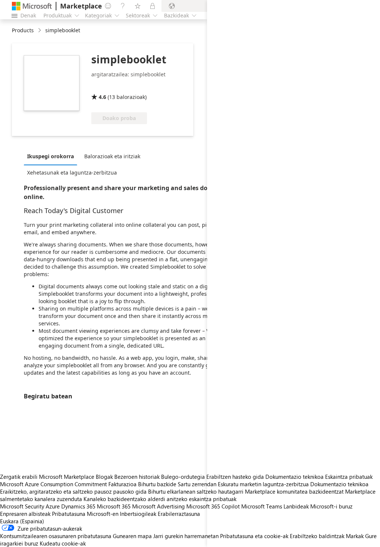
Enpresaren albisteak (25, 513)
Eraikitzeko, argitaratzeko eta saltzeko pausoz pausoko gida (73, 491)
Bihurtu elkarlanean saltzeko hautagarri (195, 491)
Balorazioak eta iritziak (112, 156)
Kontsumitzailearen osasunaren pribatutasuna (55, 536)
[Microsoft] (32, 6)
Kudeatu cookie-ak (63, 543)
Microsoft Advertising (158, 506)
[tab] (52, 156)
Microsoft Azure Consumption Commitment (54, 484)
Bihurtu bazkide (157, 484)
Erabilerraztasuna (179, 513)
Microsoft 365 (114, 506)
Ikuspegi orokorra (50, 156)
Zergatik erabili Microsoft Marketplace (47, 476)
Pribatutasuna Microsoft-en (85, 513)
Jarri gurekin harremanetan (186, 536)
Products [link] (23, 30)
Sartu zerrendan (197, 484)
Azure (53, 506)
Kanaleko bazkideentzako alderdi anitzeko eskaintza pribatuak (159, 499)
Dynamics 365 (78, 506)
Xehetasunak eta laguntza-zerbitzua (72, 172)
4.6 (102, 96)
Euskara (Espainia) (22, 521)
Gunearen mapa (132, 536)
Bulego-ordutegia (183, 476)
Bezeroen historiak (137, 476)
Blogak (104, 476)
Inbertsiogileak (138, 513)
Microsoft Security (22, 506)
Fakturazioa (122, 484)
